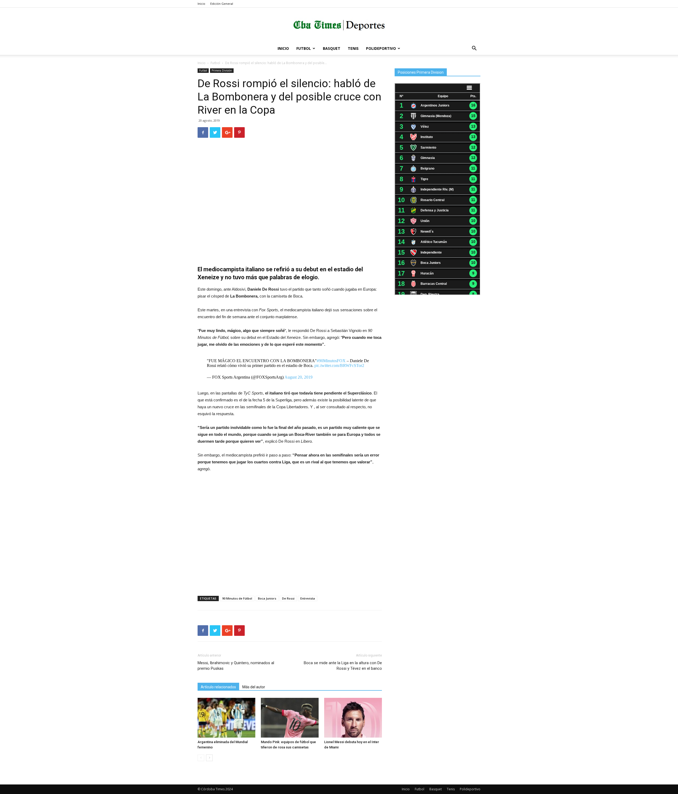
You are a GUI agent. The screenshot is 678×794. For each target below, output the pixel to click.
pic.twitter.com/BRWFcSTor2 (339, 365)
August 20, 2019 (298, 377)
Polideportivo (381, 48)
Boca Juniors (267, 598)
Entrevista (307, 598)
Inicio (201, 4)
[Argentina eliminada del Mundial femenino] (226, 718)
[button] (474, 48)
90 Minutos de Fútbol (237, 598)
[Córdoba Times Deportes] (339, 25)
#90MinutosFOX (331, 360)
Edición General (221, 4)
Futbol (303, 48)
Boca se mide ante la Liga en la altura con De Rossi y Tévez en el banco (343, 665)
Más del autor (253, 687)
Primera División (222, 70)
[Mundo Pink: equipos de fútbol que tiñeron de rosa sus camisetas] (290, 718)
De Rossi (288, 598)
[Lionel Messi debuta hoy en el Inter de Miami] (353, 718)
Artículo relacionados (218, 687)
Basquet (331, 48)
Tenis (353, 48)
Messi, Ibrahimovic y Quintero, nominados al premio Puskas (236, 665)
